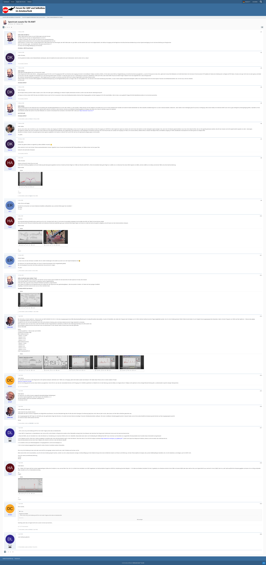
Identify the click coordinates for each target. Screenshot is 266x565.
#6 (261, 123)
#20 (261, 534)
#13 (261, 316)
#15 (261, 391)
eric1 (30, 270)
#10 (261, 216)
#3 (261, 68)
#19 (261, 503)
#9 (261, 200)
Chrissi (11, 24)
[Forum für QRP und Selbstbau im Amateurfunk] (133, 10)
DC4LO (30, 529)
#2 (261, 52)
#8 (261, 157)
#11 (261, 255)
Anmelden (255, 1)
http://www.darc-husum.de (86, 110)
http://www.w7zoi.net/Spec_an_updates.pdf (111, 438)
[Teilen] (262, 27)
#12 (261, 275)
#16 (261, 406)
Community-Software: (133, 563)
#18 (261, 463)
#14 (261, 375)
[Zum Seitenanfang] (263, 563)
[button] (247, 1)
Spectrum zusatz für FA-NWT (25, 381)
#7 (261, 139)
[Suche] (261, 1)
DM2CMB (31, 423)
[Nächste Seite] (11, 27)
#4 (261, 87)
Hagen (30, 195)
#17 (261, 427)
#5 (261, 103)
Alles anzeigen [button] (140, 519)
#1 (261, 32)
